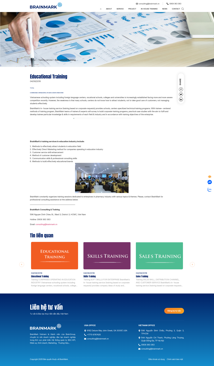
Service (120, 9)
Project (132, 9)
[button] (21, 264)
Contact (176, 9)
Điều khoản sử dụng (156, 359)
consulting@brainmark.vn (46, 224)
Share (180, 82)
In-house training (149, 9)
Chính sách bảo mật (175, 359)
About (109, 9)
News (164, 9)
